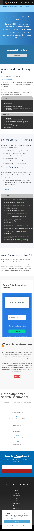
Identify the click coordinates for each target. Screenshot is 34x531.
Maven (3, 89)
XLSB (17, 435)
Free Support (16, 506)
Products (16, 493)
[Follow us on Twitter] (10, 484)
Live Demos (16, 503)
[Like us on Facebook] (7, 484)
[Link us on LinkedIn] (14, 484)
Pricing (16, 498)
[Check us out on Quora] (21, 484)
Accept (17, 521)
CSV (17, 410)
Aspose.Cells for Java (7, 79)
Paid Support (16, 508)
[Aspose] (11, 2)
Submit (17, 471)
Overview (17, 55)
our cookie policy (13, 518)
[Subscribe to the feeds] (27, 484)
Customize (10, 525)
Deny (24, 525)
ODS (17, 416)
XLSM (17, 441)
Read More (17, 376)
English (24, 2)
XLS (17, 429)
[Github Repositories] (24, 484)
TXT (17, 422)
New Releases (16, 495)
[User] (28, 2)
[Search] (32, 2)
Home (16, 490)
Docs (16, 501)
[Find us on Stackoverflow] (17, 484)
